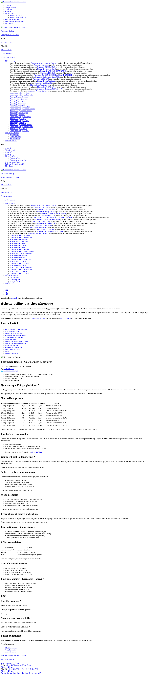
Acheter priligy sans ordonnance (21, 111)
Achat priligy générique (18, 123)
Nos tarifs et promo (12, 331)
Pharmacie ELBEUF (47, 73)
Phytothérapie (14, 135)
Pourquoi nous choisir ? (13, 349)
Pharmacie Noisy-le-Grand (46, 69)
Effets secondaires (11, 345)
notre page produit (38, 318)
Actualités (8, 9)
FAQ (7, 351)
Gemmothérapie (15, 137)
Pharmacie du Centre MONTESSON (50, 89)
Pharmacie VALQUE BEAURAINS (53, 71)
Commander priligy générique (20, 117)
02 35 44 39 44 (6, 42)
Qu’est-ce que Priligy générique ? (17, 329)
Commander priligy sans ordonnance (22, 109)
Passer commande (11, 353)
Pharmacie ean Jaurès (41, 65)
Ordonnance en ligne (12, 19)
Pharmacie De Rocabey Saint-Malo (47, 77)
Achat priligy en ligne (17, 101)
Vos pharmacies (10, 8)
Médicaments (10, 61)
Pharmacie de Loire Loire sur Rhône (43, 63)
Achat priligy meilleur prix (19, 97)
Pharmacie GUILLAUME (46, 67)
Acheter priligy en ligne (18, 119)
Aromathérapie (15, 139)
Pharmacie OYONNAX (45, 87)
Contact (8, 11)
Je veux (8, 57)
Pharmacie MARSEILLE (46, 81)
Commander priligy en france (20, 93)
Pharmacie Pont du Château (37, 91)
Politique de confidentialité (14, 21)
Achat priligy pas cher (17, 115)
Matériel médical (11, 141)
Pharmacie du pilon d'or (18, 17)
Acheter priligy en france (18, 129)
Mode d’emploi (10, 339)
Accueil (8, 6)
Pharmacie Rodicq (16, 15)
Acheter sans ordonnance (14, 337)
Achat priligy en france (18, 103)
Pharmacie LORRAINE (43, 83)
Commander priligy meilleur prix (21, 95)
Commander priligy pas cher (20, 107)
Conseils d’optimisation (13, 347)
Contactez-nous (6, 53)
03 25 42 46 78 (6, 50)
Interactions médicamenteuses (15, 343)
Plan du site (9, 23)
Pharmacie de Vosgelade (38, 85)
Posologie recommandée (13, 333)
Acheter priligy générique (19, 99)
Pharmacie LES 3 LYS (41, 79)
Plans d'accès (9, 13)
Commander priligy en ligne (19, 121)
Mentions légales (15, 673)
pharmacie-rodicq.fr (11, 371)
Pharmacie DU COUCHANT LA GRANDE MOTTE (53, 75)
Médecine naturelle (12, 133)
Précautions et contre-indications (16, 341)
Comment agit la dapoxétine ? (15, 335)
